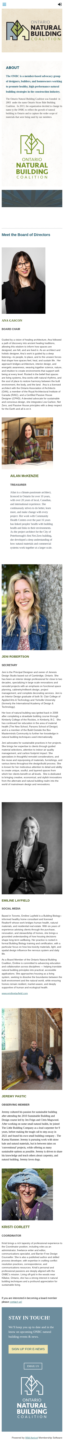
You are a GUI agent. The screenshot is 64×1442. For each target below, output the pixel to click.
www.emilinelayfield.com (15, 993)
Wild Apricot (31, 1437)
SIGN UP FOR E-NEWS (28, 1349)
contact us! (16, 1301)
